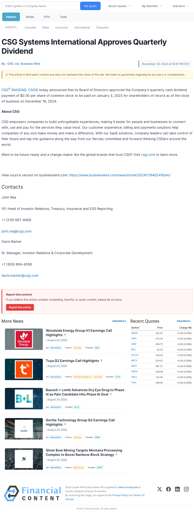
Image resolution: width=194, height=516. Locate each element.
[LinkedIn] (177, 493)
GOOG (134, 355)
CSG (6, 90)
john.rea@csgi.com (16, 231)
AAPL (134, 338)
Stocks (30, 17)
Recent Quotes (117, 6)
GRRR (97, 437)
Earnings (77, 348)
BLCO (76, 407)
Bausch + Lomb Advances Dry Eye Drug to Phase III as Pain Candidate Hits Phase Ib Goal (85, 392)
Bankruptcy (79, 467)
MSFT (134, 366)
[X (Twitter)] (159, 493)
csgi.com (148, 155)
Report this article (20, 307)
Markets (11, 17)
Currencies (61, 27)
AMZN (134, 333)
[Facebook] (168, 493)
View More (118, 321)
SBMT (99, 467)
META (134, 360)
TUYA (117, 377)
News (45, 27)
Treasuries (102, 27)
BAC (133, 349)
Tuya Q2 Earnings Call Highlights (74, 361)
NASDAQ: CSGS (25, 90)
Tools (63, 17)
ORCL (134, 377)
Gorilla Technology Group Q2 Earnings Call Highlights (80, 422)
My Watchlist (150, 6)
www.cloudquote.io (129, 487)
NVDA (134, 371)
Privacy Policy (120, 495)
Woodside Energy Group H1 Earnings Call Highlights (79, 333)
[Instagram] (186, 493)
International (82, 27)
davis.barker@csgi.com (20, 275)
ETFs (47, 17)
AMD (133, 344)
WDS (97, 348)
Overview (30, 27)
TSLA (133, 382)
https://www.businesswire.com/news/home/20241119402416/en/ (119, 175)
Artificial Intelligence (83, 377)
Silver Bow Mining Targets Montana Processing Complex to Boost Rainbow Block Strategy (84, 452)
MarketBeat (56, 348)
